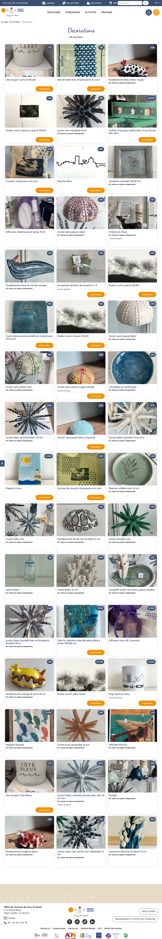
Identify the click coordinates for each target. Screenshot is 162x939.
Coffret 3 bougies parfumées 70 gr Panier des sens (132, 131)
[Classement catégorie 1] (99, 935)
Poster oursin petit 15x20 (71, 694)
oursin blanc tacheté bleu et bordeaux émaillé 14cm (27, 642)
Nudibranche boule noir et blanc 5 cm (78, 539)
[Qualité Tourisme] (56, 935)
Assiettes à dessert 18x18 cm (125, 181)
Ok (145, 3)
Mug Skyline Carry (119, 694)
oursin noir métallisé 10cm (72, 130)
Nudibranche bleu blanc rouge (126, 79)
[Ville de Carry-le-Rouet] (85, 935)
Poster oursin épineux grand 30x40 (26, 130)
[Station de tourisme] (125, 935)
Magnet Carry (14, 488)
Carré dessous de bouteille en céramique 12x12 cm (29, 337)
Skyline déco (64, 181)
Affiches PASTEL (118, 744)
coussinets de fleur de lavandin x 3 (77, 285)
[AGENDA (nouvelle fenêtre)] (44, 3)
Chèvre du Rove (118, 232)
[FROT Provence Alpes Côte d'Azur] (112, 935)
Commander (44, 89)
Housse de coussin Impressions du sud (79, 488)
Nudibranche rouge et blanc (22, 851)
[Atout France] (41, 935)
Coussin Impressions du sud (22, 181)
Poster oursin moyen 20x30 (72, 336)
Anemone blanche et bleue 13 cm (128, 851)
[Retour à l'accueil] (12, 12)
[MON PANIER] (156, 12)
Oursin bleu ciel (15, 539)
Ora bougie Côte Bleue (19, 795)
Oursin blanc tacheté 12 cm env (127, 437)
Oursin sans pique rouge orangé (75, 386)
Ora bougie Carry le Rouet (21, 79)
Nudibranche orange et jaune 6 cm (26, 694)
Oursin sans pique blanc (122, 336)
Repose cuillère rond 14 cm (124, 488)
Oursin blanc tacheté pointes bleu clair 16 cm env (80, 796)
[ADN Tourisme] (70, 935)
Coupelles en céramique (122, 386)
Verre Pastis (12, 589)
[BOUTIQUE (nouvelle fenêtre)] (88, 3)
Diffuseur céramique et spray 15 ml (25, 232)
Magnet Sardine (15, 744)
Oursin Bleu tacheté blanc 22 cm (24, 437)
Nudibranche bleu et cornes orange (26, 285)
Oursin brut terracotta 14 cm (73, 744)
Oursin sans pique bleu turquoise (76, 437)
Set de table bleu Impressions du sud (78, 79)
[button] (156, 12)
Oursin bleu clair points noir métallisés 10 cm (80, 853)
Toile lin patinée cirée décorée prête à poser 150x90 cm (78, 642)
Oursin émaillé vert (119, 539)
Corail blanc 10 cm (67, 589)
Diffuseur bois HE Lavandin (124, 640)
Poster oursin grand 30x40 (124, 285)
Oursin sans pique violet (71, 232)
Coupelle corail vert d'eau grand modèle (132, 589)
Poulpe (113, 795)
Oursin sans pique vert (19, 386)
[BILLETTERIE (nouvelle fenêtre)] (64, 3)
